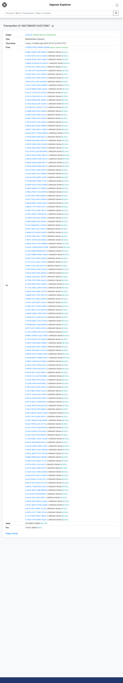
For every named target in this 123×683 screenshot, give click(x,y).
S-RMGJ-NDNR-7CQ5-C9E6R (36, 335)
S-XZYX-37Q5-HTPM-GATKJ (36, 365)
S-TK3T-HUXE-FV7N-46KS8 (35, 339)
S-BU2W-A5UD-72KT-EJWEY (36, 59)
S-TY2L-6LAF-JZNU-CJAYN (35, 262)
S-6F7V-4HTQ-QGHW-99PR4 (36, 151)
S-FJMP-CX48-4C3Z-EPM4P (36, 218)
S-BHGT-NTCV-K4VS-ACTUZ (36, 483)
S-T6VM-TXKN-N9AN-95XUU (36, 520)
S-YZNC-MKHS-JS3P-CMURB (36, 450)
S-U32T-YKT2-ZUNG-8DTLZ (36, 416)
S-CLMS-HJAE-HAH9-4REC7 (36, 383)
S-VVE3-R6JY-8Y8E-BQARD (36, 196)
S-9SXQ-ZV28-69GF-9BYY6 (35, 277)
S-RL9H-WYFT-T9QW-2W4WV (36, 133)
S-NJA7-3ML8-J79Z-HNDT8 (35, 310)
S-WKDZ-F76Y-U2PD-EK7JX (36, 207)
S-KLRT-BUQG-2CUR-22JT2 (36, 479)
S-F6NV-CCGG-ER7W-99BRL (36, 376)
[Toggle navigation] (117, 5)
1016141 (29, 35)
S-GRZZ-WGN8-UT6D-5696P (36, 420)
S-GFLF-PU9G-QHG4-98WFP (36, 85)
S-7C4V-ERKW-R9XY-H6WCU (36, 284)
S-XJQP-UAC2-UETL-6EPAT (36, 74)
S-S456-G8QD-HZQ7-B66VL (36, 221)
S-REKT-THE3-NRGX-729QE (36, 129)
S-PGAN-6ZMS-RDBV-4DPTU (36, 166)
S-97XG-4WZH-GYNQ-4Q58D (36, 505)
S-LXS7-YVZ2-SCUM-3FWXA (36, 427)
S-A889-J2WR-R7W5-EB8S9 (36, 52)
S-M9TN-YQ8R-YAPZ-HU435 (36, 144)
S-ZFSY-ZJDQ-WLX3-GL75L (36, 96)
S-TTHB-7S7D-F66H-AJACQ (36, 280)
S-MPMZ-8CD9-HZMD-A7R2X (36, 354)
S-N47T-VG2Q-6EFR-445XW (36, 199)
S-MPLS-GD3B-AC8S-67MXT (36, 398)
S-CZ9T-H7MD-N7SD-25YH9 (36, 332)
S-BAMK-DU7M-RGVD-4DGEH (37, 63)
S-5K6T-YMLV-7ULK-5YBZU (35, 229)
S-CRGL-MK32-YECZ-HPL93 (36, 453)
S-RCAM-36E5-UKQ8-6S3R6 (36, 324)
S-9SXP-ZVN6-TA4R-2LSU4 (35, 115)
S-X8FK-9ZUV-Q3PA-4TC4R (35, 291)
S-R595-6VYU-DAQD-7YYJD (36, 461)
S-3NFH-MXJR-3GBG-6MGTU (36, 155)
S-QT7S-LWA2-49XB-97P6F (35, 468)
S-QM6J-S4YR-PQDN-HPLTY (36, 162)
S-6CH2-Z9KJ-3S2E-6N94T (35, 497)
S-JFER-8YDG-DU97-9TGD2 (36, 269)
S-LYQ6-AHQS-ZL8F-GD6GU (36, 104)
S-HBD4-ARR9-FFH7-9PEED (36, 188)
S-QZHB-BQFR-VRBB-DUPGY (36, 358)
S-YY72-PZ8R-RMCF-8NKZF (36, 516)
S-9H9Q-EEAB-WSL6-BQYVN (36, 140)
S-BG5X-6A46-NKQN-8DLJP (36, 442)
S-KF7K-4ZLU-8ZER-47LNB (35, 508)
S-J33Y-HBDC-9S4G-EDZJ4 (35, 391)
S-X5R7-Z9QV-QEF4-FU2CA (36, 350)
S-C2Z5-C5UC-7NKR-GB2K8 (36, 472)
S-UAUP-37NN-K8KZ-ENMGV (36, 343)
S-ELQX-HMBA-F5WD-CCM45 (36, 254)
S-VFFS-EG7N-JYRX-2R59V (36, 122)
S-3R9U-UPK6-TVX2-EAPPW (36, 192)
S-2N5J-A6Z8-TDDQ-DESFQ (36, 273)
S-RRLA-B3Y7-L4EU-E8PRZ (35, 372)
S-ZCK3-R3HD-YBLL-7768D (35, 236)
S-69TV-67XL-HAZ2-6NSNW (35, 81)
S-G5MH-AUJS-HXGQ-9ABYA (36, 185)
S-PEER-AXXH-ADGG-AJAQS (36, 501)
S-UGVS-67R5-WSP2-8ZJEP (36, 177)
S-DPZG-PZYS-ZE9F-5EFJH (36, 210)
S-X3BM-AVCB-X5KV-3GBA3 (36, 111)
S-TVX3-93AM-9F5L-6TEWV (35, 225)
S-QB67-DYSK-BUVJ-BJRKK (36, 361)
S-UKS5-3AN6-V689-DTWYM (36, 148)
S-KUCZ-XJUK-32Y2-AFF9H (36, 92)
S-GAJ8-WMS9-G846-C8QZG (36, 89)
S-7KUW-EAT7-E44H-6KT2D (36, 317)
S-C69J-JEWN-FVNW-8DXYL (36, 214)
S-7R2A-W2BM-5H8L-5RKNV (36, 100)
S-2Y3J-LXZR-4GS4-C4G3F (35, 302)
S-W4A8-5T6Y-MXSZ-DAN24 (36, 232)
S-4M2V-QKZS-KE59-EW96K (36, 126)
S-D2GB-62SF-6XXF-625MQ (36, 347)
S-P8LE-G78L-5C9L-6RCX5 (35, 266)
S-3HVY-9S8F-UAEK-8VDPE (35, 170)
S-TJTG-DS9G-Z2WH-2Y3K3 (36, 288)
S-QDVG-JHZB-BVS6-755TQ (36, 486)
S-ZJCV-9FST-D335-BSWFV (35, 494)
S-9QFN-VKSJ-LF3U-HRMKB (36, 243)
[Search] (116, 13)
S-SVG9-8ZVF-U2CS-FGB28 (36, 56)
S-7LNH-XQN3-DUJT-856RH (36, 173)
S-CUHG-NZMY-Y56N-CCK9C (36, 446)
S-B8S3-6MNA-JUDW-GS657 (36, 203)
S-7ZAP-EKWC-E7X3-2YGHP (36, 321)
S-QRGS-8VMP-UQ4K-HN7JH (36, 159)
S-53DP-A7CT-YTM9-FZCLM (36, 512)
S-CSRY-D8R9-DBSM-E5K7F (36, 251)
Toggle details (11, 533)
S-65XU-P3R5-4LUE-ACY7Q (36, 424)
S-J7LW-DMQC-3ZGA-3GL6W (36, 439)
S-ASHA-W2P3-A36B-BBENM (36, 490)
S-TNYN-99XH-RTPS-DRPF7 (36, 380)
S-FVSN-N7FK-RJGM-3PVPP (36, 71)
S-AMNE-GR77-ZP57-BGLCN (36, 295)
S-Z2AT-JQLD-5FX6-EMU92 (35, 435)
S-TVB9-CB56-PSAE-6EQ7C (36, 137)
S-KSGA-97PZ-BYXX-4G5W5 (36, 475)
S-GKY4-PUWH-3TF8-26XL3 (36, 431)
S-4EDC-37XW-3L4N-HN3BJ (36, 240)
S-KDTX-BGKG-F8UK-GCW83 (36, 413)
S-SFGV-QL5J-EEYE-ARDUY (36, 387)
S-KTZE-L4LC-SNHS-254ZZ (35, 67)
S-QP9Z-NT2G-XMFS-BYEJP (36, 78)
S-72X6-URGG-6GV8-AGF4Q (36, 405)
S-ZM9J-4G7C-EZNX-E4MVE (36, 306)
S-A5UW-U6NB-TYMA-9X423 (36, 313)
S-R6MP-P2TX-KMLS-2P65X (36, 299)
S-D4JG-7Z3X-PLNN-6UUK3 (36, 394)
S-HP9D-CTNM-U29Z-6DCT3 (36, 369)
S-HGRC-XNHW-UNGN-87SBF (37, 247)
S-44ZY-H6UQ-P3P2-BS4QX (36, 409)
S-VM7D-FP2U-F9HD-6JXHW (37, 47)
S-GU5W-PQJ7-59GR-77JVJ (36, 107)
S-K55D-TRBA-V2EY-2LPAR (35, 118)
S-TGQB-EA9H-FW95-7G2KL (36, 181)
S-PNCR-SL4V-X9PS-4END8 (36, 258)
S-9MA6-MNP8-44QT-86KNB (36, 457)
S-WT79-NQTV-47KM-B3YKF (36, 402)
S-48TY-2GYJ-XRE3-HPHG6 (36, 328)
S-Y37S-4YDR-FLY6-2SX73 (35, 464)
